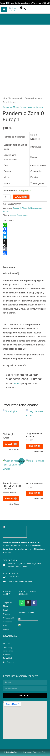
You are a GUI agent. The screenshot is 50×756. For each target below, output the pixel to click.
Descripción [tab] (9, 267)
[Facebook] (25, 229)
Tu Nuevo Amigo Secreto (20, 98)
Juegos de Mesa (10, 107)
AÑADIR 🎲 (21, 197)
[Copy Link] (25, 249)
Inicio (5, 98)
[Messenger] (25, 233)
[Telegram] (25, 237)
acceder (17, 383)
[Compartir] (25, 253)
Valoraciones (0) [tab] (11, 273)
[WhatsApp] (25, 225)
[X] (25, 241)
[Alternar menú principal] (4, 9)
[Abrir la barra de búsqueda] (25, 9)
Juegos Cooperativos (19, 215)
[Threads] (25, 245)
